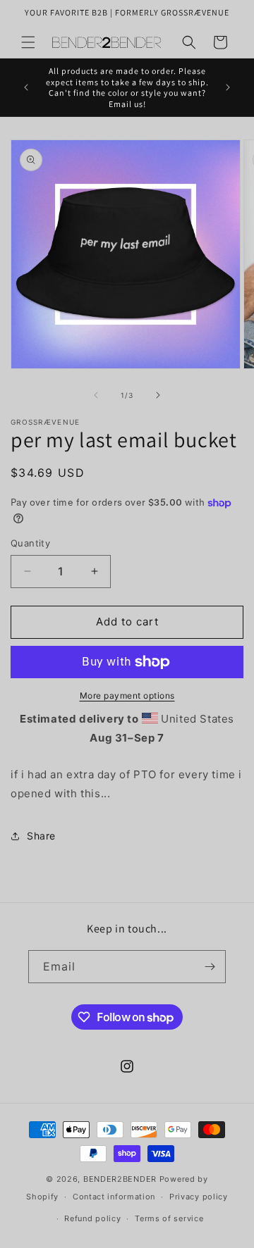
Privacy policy (198, 1197)
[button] (28, 42)
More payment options (127, 695)
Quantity (30, 543)
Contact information (114, 1197)
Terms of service (169, 1218)
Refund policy (92, 1218)
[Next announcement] (227, 87)
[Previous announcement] (26, 87)
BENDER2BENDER (120, 1179)
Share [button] (41, 836)
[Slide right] (158, 395)
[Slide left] (95, 395)
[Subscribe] (209, 966)
